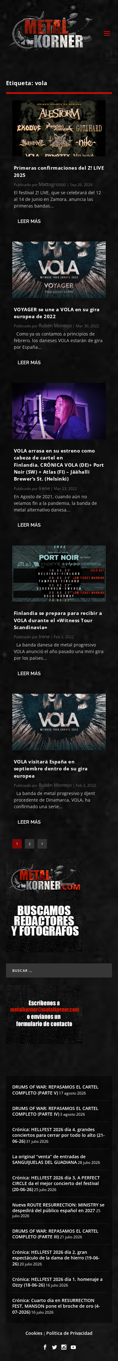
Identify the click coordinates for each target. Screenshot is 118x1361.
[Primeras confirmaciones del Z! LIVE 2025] (59, 128)
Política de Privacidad (69, 1333)
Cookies (33, 1333)
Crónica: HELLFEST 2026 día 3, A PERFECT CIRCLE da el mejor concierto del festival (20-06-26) (56, 1183)
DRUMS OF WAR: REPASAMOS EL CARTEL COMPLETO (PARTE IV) (55, 1111)
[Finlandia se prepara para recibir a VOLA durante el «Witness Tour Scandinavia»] (59, 574)
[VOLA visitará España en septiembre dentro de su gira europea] (59, 722)
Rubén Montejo (55, 325)
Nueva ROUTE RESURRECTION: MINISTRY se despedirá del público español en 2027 (58, 1207)
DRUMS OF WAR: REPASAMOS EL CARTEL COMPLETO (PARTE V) (55, 1089)
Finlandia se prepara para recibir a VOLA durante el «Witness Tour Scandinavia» (58, 620)
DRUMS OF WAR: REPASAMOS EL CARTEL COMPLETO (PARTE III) (55, 1234)
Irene (44, 488)
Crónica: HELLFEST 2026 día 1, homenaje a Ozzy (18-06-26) (57, 1282)
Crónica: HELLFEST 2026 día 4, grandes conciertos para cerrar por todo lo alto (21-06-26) (58, 1135)
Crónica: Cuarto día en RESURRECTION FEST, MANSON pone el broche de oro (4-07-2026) (56, 1306)
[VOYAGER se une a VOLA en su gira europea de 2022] (59, 270)
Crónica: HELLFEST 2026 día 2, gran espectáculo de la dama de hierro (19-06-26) (56, 1257)
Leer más (29, 221)
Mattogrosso (52, 184)
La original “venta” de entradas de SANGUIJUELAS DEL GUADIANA (49, 1159)
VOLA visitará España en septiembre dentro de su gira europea (51, 768)
